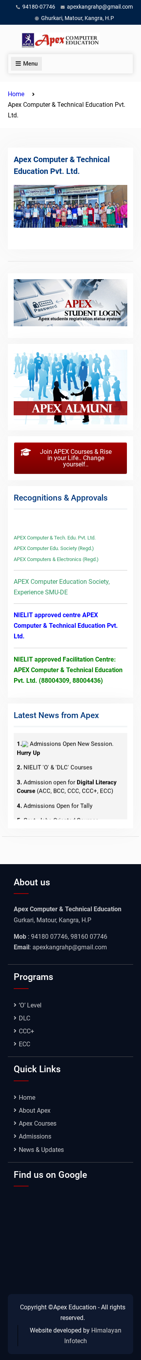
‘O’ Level (30, 1005)
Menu (30, 63)
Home (27, 1097)
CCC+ (26, 1031)
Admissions (35, 1136)
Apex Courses (37, 1123)
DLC (24, 1018)
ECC (24, 1044)
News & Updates (41, 1149)
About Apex (35, 1110)
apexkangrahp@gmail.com (100, 7)
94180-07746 (38, 7)
